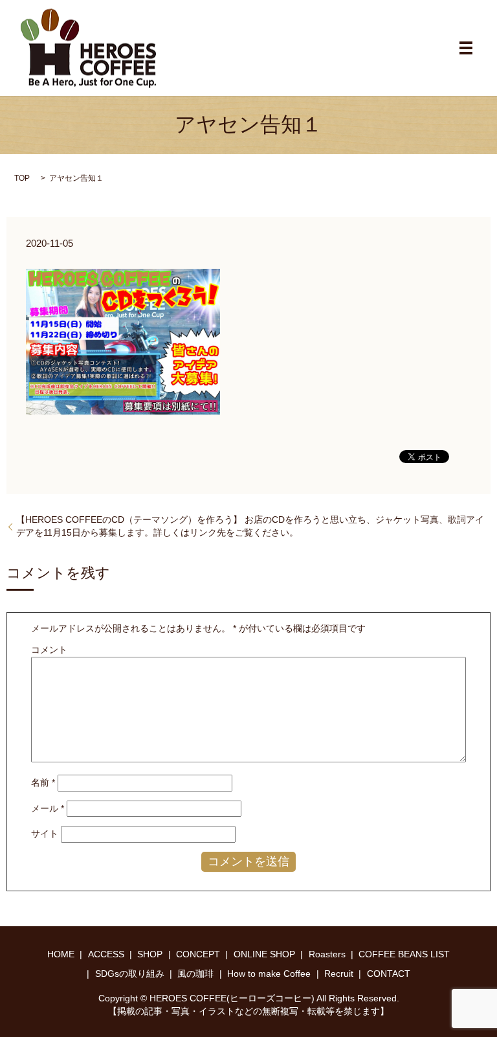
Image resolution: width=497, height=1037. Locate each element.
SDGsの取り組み (129, 973)
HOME (60, 954)
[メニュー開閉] (465, 47)
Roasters (327, 954)
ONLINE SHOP (264, 954)
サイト (44, 833)
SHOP (149, 954)
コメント (49, 649)
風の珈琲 (195, 973)
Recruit (338, 973)
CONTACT (388, 973)
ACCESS (106, 954)
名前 (43, 782)
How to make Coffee (269, 973)
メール (47, 808)
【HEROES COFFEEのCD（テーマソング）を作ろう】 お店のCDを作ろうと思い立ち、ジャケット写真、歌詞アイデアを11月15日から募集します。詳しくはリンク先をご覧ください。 (250, 526)
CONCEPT (198, 954)
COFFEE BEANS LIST (404, 954)
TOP (22, 178)
